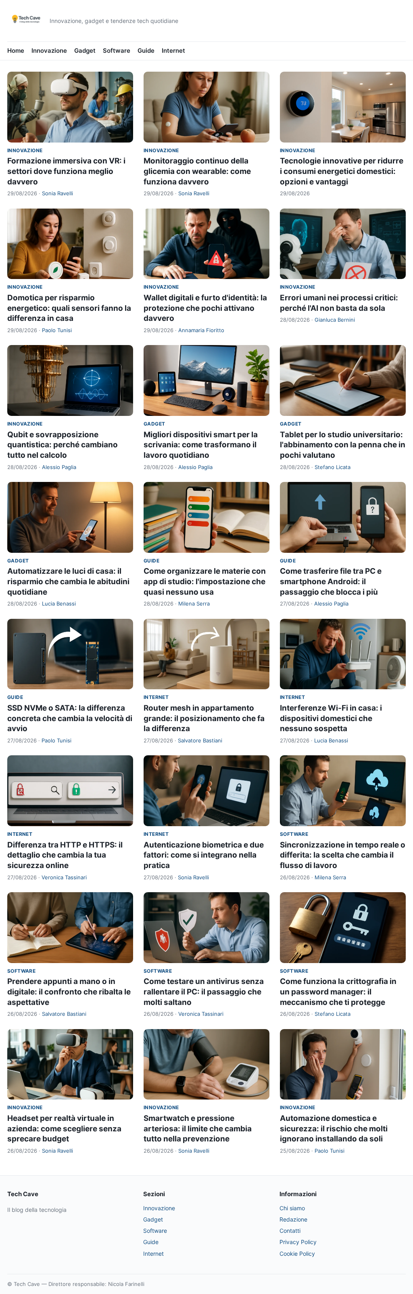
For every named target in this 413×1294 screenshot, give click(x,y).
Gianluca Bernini (335, 319)
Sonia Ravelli (57, 193)
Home (15, 50)
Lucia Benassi (59, 603)
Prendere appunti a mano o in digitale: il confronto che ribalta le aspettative (69, 992)
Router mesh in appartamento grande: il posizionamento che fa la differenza (204, 718)
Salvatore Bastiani (200, 740)
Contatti (290, 1230)
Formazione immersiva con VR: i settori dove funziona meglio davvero (66, 171)
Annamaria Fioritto (201, 330)
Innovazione (49, 50)
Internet (173, 50)
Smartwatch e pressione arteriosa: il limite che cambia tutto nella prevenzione (198, 1128)
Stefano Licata (332, 467)
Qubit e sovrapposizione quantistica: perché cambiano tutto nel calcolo (62, 445)
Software (116, 50)
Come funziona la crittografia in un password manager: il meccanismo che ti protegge (338, 992)
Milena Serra (194, 603)
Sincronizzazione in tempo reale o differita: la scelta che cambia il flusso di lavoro (342, 855)
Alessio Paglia (59, 467)
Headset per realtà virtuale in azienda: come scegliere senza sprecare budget (64, 1128)
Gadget (85, 50)
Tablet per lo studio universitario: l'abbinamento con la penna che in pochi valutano (342, 445)
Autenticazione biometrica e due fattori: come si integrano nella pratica (204, 855)
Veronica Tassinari (64, 877)
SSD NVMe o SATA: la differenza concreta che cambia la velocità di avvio (69, 718)
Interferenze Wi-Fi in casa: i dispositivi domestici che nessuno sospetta (331, 718)
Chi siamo (292, 1208)
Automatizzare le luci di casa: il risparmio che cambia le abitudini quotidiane (68, 581)
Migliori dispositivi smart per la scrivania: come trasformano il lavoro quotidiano (201, 445)
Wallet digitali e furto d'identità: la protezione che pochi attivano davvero (205, 308)
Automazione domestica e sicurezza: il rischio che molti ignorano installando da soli (334, 1128)
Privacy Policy (298, 1241)
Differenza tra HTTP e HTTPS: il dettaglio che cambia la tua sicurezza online (65, 855)
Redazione (293, 1219)
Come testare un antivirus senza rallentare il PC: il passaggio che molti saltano (204, 992)
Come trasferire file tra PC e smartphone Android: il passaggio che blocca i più (331, 581)
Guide (146, 50)
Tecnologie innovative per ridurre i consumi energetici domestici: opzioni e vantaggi (341, 171)
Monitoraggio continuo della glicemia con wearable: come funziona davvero (197, 171)
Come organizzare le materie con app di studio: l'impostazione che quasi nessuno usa (205, 581)
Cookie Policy (297, 1253)
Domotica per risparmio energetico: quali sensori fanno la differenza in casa (69, 308)
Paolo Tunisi (57, 330)
